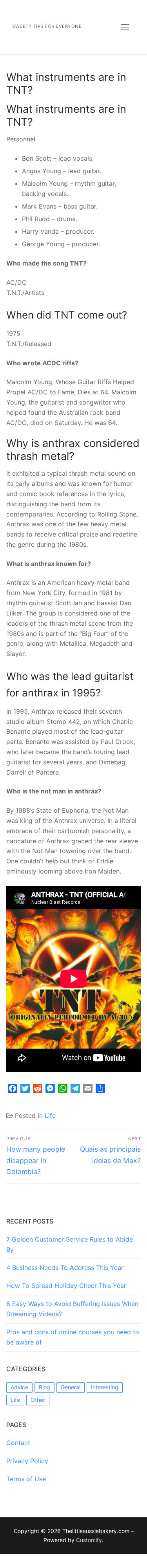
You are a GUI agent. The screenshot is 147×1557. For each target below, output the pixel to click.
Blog (44, 1387)
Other (38, 1399)
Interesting (104, 1387)
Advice (19, 1387)
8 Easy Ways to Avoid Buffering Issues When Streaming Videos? (72, 1309)
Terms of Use (26, 1479)
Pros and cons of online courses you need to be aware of (72, 1337)
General (70, 1387)
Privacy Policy (27, 1461)
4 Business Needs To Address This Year (64, 1267)
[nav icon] (125, 27)
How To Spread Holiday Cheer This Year (66, 1286)
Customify (89, 1540)
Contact (18, 1443)
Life (50, 1115)
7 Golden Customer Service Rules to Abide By (69, 1244)
